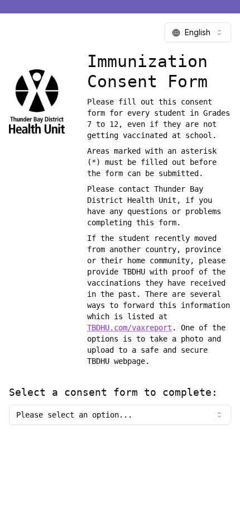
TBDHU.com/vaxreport (129, 327)
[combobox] (198, 32)
